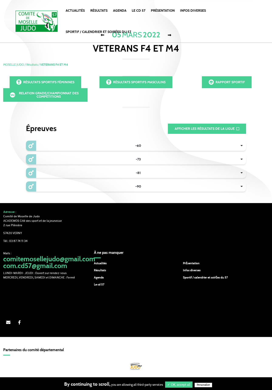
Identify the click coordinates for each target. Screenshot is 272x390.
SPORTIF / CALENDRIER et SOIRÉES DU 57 (98, 32)
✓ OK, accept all (178, 384)
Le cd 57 (99, 284)
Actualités (75, 10)
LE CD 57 (138, 10)
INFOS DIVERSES (193, 10)
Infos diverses (192, 270)
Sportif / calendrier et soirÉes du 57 (205, 277)
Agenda (119, 10)
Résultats (99, 10)
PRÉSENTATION (163, 10)
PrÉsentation (191, 263)
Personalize (203, 385)
